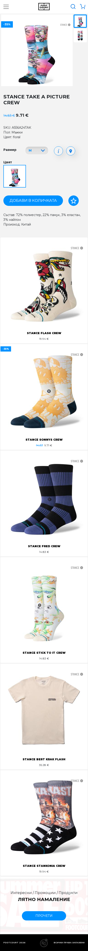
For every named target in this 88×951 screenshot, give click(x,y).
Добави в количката (33, 200)
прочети (44, 916)
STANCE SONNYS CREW (44, 439)
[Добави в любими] (73, 200)
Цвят (7, 162)
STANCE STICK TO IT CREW (44, 652)
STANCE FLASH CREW (44, 333)
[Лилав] (15, 176)
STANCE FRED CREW (44, 546)
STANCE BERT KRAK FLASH (44, 759)
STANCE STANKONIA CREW (44, 866)
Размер (9, 150)
